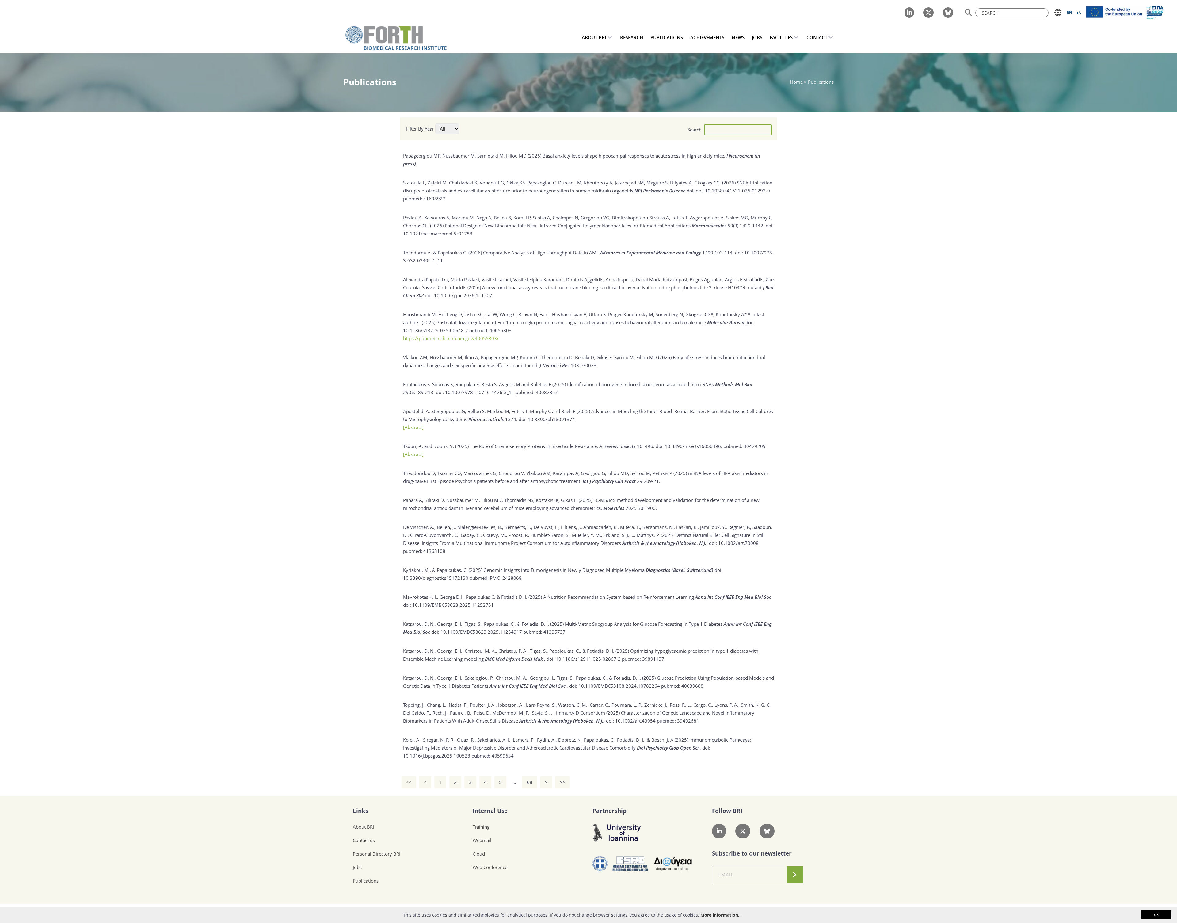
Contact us (364, 840)
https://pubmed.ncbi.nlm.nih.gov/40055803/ (451, 338)
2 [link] (455, 782)
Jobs (357, 867)
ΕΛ (1078, 12)
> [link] (546, 782)
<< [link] (409, 782)
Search (695, 130)
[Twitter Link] (928, 12)
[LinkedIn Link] (909, 12)
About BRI (363, 827)
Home (797, 82)
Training (481, 827)
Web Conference (490, 867)
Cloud (479, 854)
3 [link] (470, 782)
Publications (366, 881)
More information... (721, 915)
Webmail (482, 840)
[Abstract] (413, 427)
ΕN (1069, 12)
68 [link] (529, 782)
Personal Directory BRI (376, 854)
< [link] (425, 782)
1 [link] (440, 782)
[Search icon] (968, 12)
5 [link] (500, 782)
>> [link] (562, 782)
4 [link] (485, 782)
